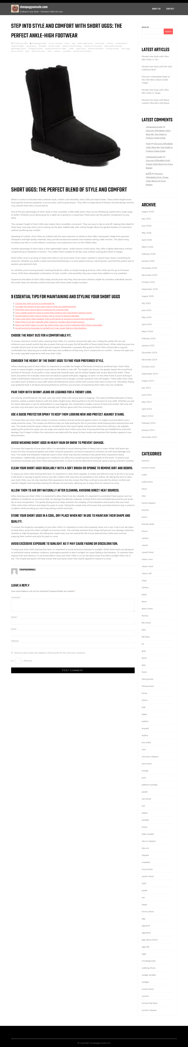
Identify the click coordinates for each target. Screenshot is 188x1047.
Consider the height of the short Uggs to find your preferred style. (45, 306)
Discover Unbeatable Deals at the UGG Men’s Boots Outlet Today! (156, 79)
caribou (145, 538)
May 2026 (146, 232)
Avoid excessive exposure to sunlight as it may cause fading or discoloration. (51, 328)
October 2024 (148, 366)
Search (145, 27)
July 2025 (146, 303)
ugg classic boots (150, 939)
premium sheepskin (95, 48)
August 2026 (148, 211)
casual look (99, 43)
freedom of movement (93, 46)
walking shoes (148, 968)
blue (144, 496)
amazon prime (148, 467)
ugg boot (146, 925)
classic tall (146, 573)
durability (42, 46)
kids (144, 707)
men (144, 749)
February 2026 (149, 254)
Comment (16, 597)
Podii (148, 143)
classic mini (147, 559)
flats (144, 629)
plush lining (80, 48)
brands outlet (148, 524)
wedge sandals (149, 975)
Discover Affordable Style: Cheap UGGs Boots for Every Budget (159, 164)
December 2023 (149, 437)
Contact (170, 9)
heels (144, 672)
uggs (144, 953)
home (144, 693)
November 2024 (149, 359)
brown (145, 531)
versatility (67, 51)
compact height (17, 46)
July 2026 (146, 218)
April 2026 (147, 240)
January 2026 (148, 261)
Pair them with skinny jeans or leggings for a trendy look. (42, 309)
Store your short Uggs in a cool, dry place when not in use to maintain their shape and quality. (59, 325)
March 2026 (147, 247)
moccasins (147, 763)
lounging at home (36, 48)
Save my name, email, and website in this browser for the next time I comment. (49, 652)
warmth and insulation (82, 51)
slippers (145, 855)
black (144, 489)
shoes (144, 827)
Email (14, 629)
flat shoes (146, 622)
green (144, 658)
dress (144, 601)
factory (145, 615)
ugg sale (145, 946)
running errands (112, 48)
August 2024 (148, 380)
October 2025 (148, 282)
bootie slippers (149, 503)
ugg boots (146, 932)
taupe (144, 904)
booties (145, 510)
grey (144, 665)
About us (156, 9)
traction (57, 51)
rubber (145, 813)
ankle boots (147, 481)
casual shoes (148, 552)
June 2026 (146, 225)
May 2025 (146, 317)
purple (145, 791)
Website (15, 641)
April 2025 (147, 324)
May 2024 (146, 402)
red (143, 806)
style (27, 51)
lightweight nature (18, 48)
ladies (144, 714)
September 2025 (150, 289)
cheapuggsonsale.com (34, 7)
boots (67, 43)
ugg (73, 43)
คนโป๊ (148, 173)
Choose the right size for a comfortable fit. (35, 303)
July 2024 (146, 387)
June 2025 (146, 310)
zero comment (56, 43)
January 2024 (148, 430)
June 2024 (146, 394)
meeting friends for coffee (55, 48)
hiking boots (147, 679)
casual (145, 545)
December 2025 (149, 268)
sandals (145, 820)
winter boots (148, 989)
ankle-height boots (85, 43)
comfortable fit (121, 43)
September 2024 (150, 373)
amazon (145, 460)
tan (143, 897)
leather (145, 721)
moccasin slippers (150, 756)
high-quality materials (113, 46)
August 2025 (148, 296)
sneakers (146, 862)
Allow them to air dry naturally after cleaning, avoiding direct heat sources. (50, 322)
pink (144, 777)
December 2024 (149, 352)
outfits (71, 48)
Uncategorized (148, 961)
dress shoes (147, 608)
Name (14, 617)
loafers (145, 735)
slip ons (145, 848)
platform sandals (150, 784)
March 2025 (147, 331)
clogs (144, 580)
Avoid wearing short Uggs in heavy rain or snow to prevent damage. (47, 315)
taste (50, 51)
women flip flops (149, 1003)
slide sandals (148, 834)
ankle (144, 474)
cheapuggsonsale (38, 43)
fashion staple (54, 46)
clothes (145, 587)
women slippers (149, 1010)
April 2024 (147, 409)
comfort (110, 43)
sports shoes (148, 876)
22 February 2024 (20, 43)
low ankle (146, 742)
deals (144, 594)
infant (144, 700)
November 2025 (149, 275)
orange (145, 770)
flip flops (146, 636)
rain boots (146, 798)
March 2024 (147, 416)
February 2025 (149, 338)
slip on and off (17, 51)
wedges (145, 982)
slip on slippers (149, 841)
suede (144, 890)
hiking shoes (148, 686)
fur (143, 643)
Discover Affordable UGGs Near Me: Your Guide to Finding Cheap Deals (158, 134)
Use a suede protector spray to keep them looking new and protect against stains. (53, 312)
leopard (145, 728)
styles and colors (38, 51)
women (145, 996)
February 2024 (149, 423)
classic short (147, 566)
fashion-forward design (72, 46)
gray (144, 651)
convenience (31, 46)
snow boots (147, 869)
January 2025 (148, 345)
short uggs (125, 48)
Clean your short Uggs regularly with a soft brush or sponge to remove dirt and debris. (55, 319)
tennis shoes (148, 911)
